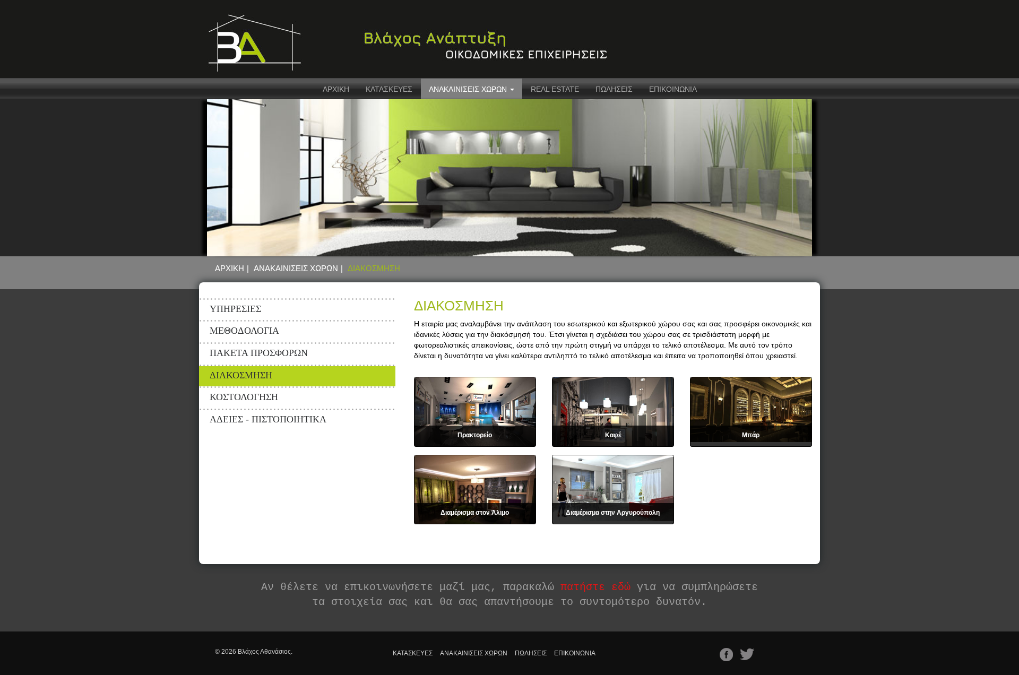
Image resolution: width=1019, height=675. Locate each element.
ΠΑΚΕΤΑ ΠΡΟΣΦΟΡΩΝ (259, 353)
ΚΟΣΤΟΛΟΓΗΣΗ (244, 397)
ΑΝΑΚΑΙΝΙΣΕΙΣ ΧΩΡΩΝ (296, 268)
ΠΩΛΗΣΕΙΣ (614, 89)
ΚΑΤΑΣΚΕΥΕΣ (389, 89)
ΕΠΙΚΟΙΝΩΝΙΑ (673, 89)
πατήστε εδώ (595, 587)
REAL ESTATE (555, 89)
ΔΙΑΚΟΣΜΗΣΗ (241, 375)
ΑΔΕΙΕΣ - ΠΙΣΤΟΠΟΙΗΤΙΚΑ (268, 419)
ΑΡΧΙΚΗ (336, 89)
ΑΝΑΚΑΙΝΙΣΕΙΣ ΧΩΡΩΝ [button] (469, 89)
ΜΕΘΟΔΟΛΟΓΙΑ (244, 330)
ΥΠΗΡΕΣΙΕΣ (235, 309)
